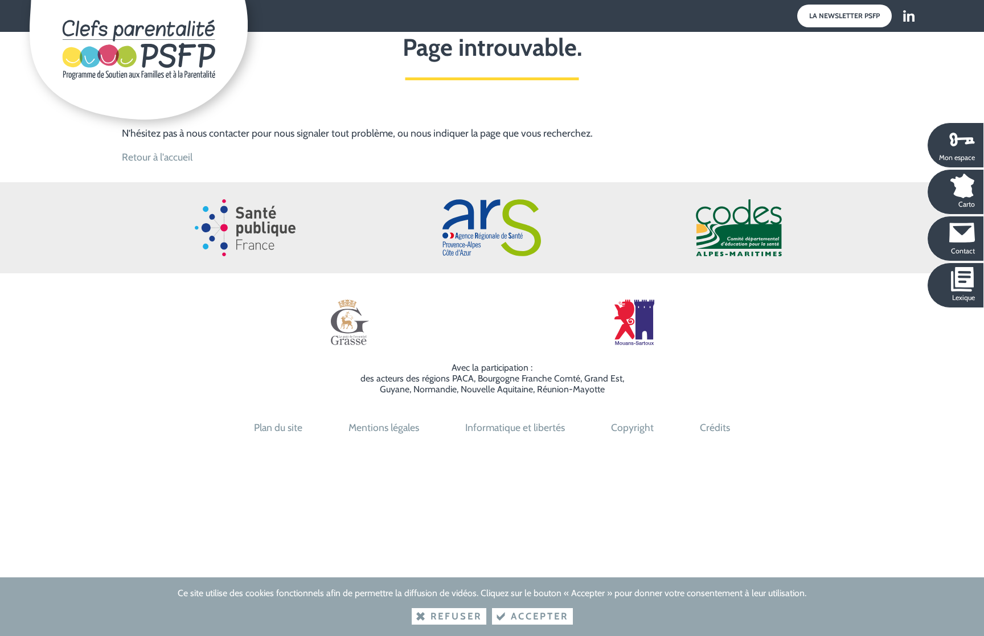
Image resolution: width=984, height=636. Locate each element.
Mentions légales (383, 427)
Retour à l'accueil (157, 157)
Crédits (715, 427)
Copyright (632, 427)
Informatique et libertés (515, 427)
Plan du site (278, 427)
